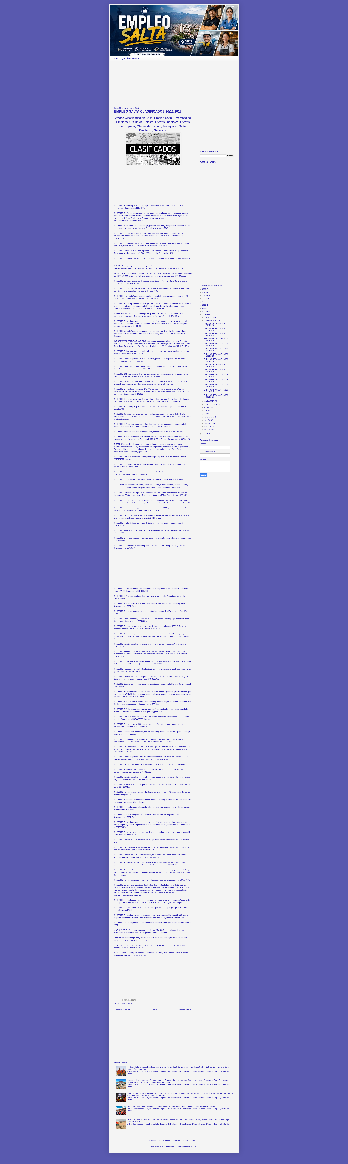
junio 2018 (208, 414)
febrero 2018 (209, 426)
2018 (204, 315)
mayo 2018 (208, 417)
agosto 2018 (209, 407)
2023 (204, 299)
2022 (204, 302)
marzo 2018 (208, 423)
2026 (204, 289)
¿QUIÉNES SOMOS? (131, 58)
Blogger (193, 1146)
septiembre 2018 (210, 404)
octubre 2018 (209, 401)
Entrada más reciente (123, 1010)
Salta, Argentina (127, 1003)
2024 (204, 295)
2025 (204, 292)
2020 (204, 308)
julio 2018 (208, 411)
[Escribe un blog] (126, 1000)
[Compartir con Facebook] (131, 1000)
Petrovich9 (170, 1146)
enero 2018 (208, 430)
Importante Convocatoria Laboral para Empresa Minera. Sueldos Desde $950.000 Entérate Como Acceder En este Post (171, 1107)
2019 (204, 311)
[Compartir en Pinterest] (134, 1000)
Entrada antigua (185, 1010)
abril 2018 (208, 420)
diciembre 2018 (210, 317)
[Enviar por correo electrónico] (123, 1000)
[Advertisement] (153, 84)
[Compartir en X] (129, 1000)
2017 (204, 434)
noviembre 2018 (210, 320)
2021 (204, 305)
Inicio (155, 1010)
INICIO (115, 58)
